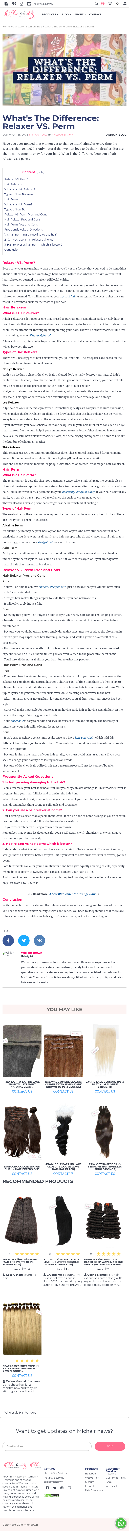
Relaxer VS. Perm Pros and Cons (25, 214)
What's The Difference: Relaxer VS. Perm (69, 26)
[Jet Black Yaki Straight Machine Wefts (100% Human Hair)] (22, 1220)
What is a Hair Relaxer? (19, 189)
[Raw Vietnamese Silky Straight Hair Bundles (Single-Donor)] (104, 1131)
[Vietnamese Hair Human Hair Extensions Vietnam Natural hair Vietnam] (22, 14)
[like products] (117, 4)
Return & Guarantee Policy (116, 1475)
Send (110, 1446)
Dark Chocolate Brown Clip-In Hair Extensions (22, 1167)
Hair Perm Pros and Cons (21, 224)
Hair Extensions (94, 1490)
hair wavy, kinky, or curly (78, 491)
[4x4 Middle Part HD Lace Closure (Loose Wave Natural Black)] (63, 1131)
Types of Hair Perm (16, 209)
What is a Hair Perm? (18, 204)
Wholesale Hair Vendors (20, 1412)
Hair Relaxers (13, 184)
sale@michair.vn (53, 1481)
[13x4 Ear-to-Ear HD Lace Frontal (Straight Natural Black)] (22, 1049)
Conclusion (11, 249)
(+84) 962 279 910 (43, 3)
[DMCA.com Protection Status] (51, 1495)
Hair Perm (11, 199)
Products (49, 14)
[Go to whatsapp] (120, 1523)
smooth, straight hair (52, 587)
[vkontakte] (39, 940)
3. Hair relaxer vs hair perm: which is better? (33, 244)
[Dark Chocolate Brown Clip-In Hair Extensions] (22, 1134)
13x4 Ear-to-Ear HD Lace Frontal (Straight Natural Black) (22, 1084)
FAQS (109, 1481)
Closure (89, 1481)
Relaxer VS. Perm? (16, 179)
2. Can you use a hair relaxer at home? (29, 239)
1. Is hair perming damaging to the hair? (31, 234)
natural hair (68, 296)
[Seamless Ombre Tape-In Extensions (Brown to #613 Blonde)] (22, 1327)
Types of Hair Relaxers (18, 194)
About (78, 14)
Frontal (89, 1486)
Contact (95, 14)
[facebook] (8, 940)
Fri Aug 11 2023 (38, 134)
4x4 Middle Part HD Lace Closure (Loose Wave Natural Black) (63, 1166)
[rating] (37, 1253)
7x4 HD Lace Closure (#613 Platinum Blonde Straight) (105, 1084)
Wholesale (112, 1486)
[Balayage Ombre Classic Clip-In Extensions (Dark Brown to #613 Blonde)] (63, 1049)
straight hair (46, 542)
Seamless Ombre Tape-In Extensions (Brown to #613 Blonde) (21, 1368)
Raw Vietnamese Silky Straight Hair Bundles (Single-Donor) (105, 1166)
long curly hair (84, 737)
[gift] (102, 3)
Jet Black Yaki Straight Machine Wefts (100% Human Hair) (20, 1262)
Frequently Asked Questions (23, 229)
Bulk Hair (90, 1473)
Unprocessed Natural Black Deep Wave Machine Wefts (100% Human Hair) (103, 1262)
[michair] (22, 1466)
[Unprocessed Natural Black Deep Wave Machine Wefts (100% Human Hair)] (103, 1220)
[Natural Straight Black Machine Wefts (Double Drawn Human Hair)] (63, 1220)
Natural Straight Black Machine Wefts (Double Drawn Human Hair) (61, 1262)
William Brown (63, 134)
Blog (65, 14)
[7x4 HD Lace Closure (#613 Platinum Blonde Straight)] (104, 1049)
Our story (18, 26)
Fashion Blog (34, 26)
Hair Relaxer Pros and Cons (22, 219)
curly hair (17, 721)
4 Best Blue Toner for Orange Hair (72, 894)
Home (6, 26)
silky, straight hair (40, 335)
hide (40, 172)
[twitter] (24, 940)
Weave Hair (92, 1477)
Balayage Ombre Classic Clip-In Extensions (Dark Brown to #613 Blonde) (63, 1084)
